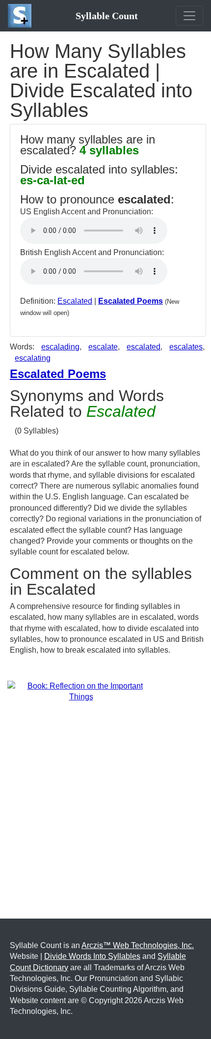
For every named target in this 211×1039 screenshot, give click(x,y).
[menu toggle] (189, 16)
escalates (186, 347)
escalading (60, 347)
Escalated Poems (130, 301)
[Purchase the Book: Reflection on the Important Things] (81, 691)
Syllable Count (107, 15)
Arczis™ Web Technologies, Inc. (137, 945)
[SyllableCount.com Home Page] (21, 16)
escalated (143, 347)
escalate (103, 347)
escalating (33, 358)
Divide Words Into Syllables (92, 956)
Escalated (74, 301)
